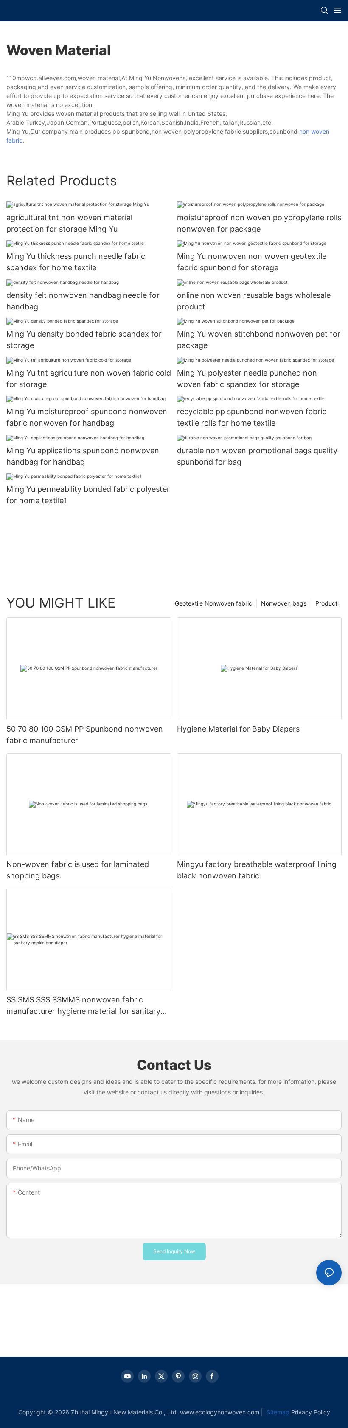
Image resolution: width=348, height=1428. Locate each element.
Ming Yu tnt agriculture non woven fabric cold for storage (88, 378)
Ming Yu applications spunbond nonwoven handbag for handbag (82, 456)
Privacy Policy (310, 1412)
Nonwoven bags (283, 603)
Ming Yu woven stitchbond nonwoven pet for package (258, 339)
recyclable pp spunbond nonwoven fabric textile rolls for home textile (251, 417)
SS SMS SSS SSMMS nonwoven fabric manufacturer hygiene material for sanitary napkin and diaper (83, 1006)
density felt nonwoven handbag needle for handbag (83, 301)
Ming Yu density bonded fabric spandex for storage (84, 339)
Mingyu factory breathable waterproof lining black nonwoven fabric (257, 870)
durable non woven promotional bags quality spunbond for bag (257, 456)
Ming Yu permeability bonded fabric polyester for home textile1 (88, 495)
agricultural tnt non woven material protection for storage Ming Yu (69, 223)
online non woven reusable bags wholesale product (254, 301)
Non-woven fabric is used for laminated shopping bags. (77, 870)
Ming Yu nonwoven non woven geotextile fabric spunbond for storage (251, 262)
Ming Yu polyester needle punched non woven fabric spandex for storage (247, 378)
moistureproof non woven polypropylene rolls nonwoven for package (259, 223)
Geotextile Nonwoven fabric (213, 603)
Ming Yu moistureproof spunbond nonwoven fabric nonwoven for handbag (86, 417)
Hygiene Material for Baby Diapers (238, 728)
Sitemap (277, 1412)
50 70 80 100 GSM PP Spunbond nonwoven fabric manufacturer (84, 734)
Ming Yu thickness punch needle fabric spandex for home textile (75, 262)
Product (326, 603)
